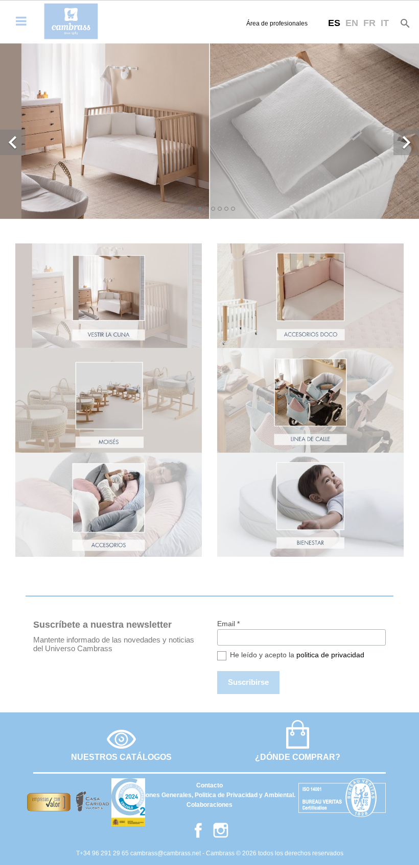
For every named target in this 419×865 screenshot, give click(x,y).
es (334, 23)
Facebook (198, 830)
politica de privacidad (330, 655)
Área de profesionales (277, 23)
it (385, 23)
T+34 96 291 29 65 (103, 853)
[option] (209, 131)
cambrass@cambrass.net (166, 853)
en (351, 23)
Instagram (221, 830)
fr (369, 23)
